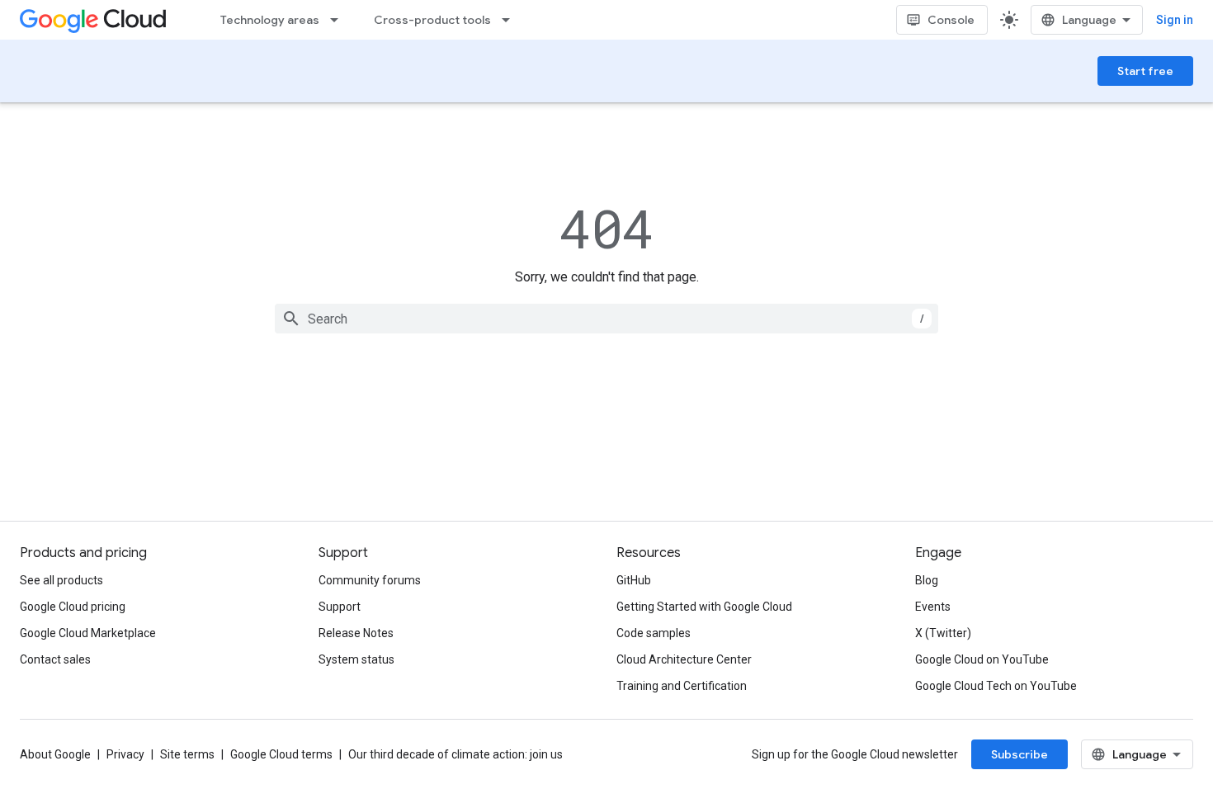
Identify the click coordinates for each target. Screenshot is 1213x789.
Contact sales (55, 659)
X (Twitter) (943, 633)
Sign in (1174, 19)
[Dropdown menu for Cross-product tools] (511, 20)
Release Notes (356, 633)
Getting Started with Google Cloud (704, 606)
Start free (1145, 71)
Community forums (370, 580)
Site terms (187, 754)
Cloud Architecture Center (684, 659)
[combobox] (606, 318)
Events (933, 606)
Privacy (125, 754)
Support (340, 606)
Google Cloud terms (281, 754)
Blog (926, 580)
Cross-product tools (432, 19)
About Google (55, 754)
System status (356, 659)
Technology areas (269, 19)
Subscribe (1019, 754)
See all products (61, 580)
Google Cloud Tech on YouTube (996, 685)
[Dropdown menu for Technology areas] (339, 20)
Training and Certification (681, 685)
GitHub (633, 580)
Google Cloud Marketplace (88, 633)
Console (951, 19)
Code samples (653, 633)
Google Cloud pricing (72, 606)
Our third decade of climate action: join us (455, 754)
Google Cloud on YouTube (982, 659)
